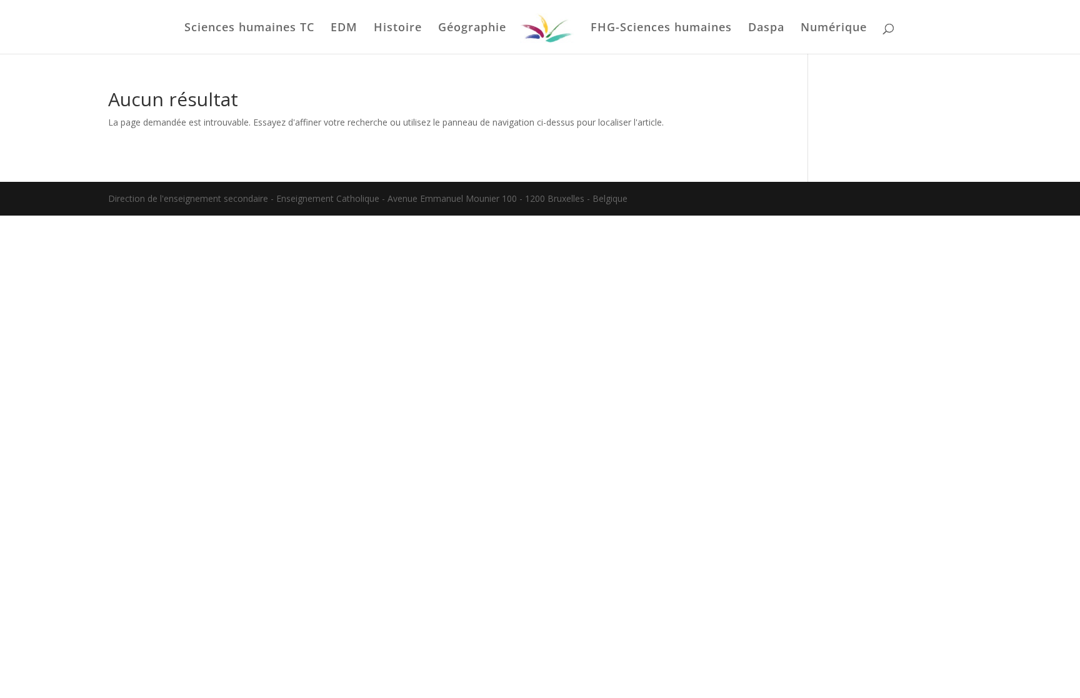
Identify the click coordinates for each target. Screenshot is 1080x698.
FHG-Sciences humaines (661, 28)
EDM (344, 28)
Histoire (398, 28)
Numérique (834, 28)
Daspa (766, 28)
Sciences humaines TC (249, 28)
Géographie (472, 28)
